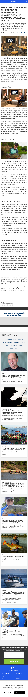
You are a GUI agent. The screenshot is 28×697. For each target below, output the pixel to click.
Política (11, 348)
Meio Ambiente (13, 345)
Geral (7, 345)
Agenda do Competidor (11, 339)
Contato (18, 678)
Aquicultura (20, 339)
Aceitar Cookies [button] (19, 692)
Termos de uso (19, 676)
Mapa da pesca (6, 676)
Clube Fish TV (17, 342)
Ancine (17, 680)
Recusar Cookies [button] (8, 692)
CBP (3, 678)
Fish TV (23, 32)
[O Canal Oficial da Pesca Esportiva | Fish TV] (14, 2)
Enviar (14, 661)
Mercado (20, 345)
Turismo (16, 348)
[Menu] (2, 2)
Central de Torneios (7, 342)
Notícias (19, 32)
